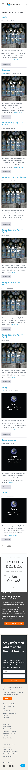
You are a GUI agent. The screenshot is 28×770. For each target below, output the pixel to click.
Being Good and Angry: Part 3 (12, 336)
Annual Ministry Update (10, 754)
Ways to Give (7, 726)
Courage (5, 492)
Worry (4, 387)
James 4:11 (11, 482)
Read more (7, 64)
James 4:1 (15, 272)
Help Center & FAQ (9, 745)
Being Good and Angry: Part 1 (12, 283)
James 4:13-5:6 (13, 60)
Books (5, 708)
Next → (9, 545)
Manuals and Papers (9, 713)
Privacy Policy (7, 749)
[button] (4, 766)
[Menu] (3, 4)
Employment (7, 729)
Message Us (7, 747)
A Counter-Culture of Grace (13, 177)
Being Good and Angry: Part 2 (12, 231)
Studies (5, 715)
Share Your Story (8, 738)
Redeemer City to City (9, 731)
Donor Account (7, 756)
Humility (5, 70)
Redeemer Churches (9, 733)
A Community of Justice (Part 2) (12, 123)
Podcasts (6, 717)
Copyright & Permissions (10, 751)
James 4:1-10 (17, 112)
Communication (9, 440)
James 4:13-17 (12, 430)
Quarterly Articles (8, 706)
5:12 (19, 482)
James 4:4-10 (12, 535)
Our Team (6, 736)
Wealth (4, 17)
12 (16, 482)
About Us (6, 724)
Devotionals (6, 711)
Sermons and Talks (9, 704)
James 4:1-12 (17, 220)
